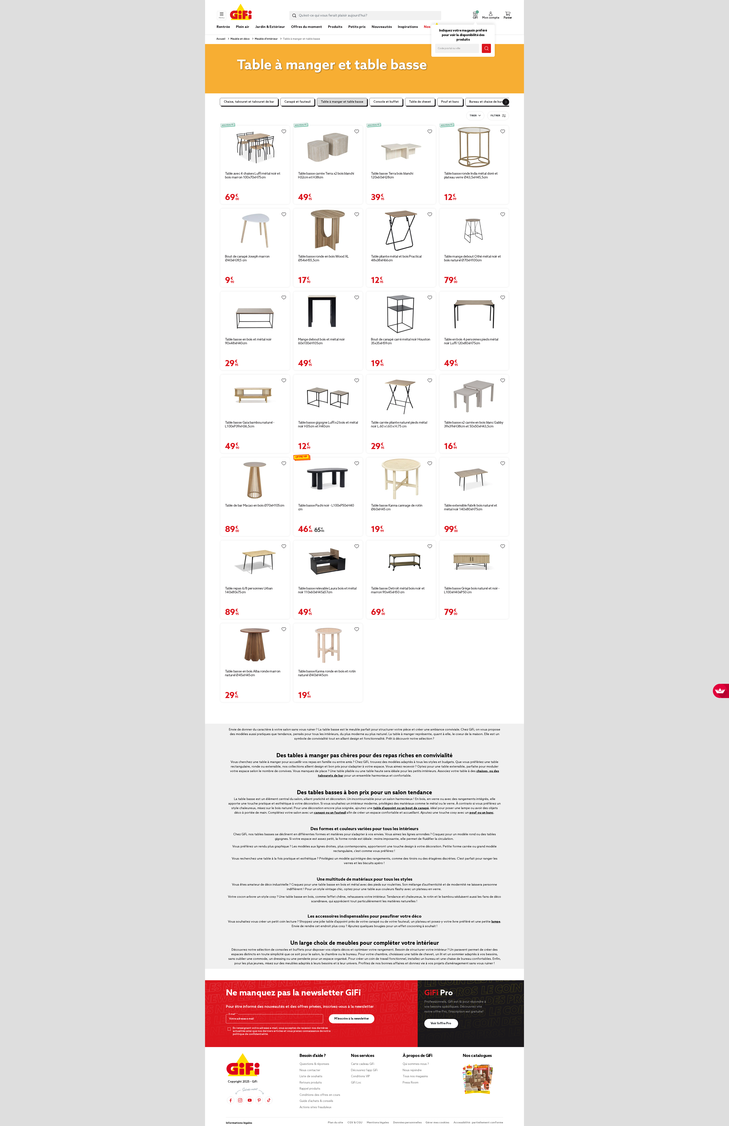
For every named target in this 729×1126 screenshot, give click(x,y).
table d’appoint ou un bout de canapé (401, 808)
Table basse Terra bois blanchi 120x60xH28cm (392, 175)
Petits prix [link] (357, 27)
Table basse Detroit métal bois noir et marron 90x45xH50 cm (397, 590)
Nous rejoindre (412, 1070)
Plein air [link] (242, 27)
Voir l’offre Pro (441, 1023)
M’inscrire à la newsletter (351, 1018)
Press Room (410, 1082)
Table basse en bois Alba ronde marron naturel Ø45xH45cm (252, 673)
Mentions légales (378, 1122)
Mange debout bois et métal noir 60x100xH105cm (321, 341)
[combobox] (365, 15)
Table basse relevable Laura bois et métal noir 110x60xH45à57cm (327, 590)
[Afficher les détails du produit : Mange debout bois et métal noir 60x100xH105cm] (328, 313)
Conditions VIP (360, 1076)
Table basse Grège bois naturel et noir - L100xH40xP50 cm (471, 590)
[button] (475, 15)
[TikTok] (268, 1100)
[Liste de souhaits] (284, 131)
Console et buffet (386, 102)
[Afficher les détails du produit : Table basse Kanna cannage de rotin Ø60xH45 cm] (401, 479)
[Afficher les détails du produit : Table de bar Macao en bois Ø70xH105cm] (255, 479)
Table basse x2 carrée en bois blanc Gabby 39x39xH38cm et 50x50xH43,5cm (473, 424)
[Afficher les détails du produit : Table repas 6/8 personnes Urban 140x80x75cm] (255, 562)
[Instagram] (240, 1100)
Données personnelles (407, 1122)
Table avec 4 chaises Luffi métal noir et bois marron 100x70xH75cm (252, 175)
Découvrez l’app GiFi (364, 1070)
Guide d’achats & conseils (316, 1101)
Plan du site (336, 1122)
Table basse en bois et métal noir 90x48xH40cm (248, 341)
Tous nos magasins (415, 1076)
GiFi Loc (356, 1082)
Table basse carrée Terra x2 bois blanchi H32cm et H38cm (326, 175)
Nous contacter (310, 1070)
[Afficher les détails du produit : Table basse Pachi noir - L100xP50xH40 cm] (328, 479)
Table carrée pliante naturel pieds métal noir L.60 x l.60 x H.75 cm (399, 424)
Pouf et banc (450, 102)
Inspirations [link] (408, 27)
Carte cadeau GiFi (362, 1064)
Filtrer (495, 115)
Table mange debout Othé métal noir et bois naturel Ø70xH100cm (472, 258)
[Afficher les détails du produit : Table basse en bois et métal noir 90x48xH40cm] (255, 313)
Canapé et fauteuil (297, 102)
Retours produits (311, 1082)
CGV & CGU (355, 1122)
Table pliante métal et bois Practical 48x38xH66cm (396, 258)
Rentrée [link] (223, 27)
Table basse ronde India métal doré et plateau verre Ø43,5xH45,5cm (471, 175)
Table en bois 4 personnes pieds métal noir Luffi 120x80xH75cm (471, 341)
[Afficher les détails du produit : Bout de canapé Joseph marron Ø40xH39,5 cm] (255, 230)
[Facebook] (230, 1100)
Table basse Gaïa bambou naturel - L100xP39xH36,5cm (249, 424)
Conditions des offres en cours (320, 1095)
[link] (335, 32)
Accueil (220, 39)
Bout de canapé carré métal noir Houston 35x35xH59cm (400, 341)
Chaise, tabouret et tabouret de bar (249, 102)
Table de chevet (420, 102)
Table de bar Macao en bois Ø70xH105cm (254, 505)
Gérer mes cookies (437, 1122)
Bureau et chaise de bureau (488, 102)
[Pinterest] (259, 1100)
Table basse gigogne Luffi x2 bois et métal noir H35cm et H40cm (328, 424)
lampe (495, 921)
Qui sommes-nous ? (416, 1064)
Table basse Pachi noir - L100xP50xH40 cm (326, 507)
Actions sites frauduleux (315, 1107)
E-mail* (233, 1014)
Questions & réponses (314, 1064)
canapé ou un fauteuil (330, 813)
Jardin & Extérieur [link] (270, 27)
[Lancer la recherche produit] (294, 15)
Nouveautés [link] (382, 27)
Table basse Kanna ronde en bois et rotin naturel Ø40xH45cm (327, 673)
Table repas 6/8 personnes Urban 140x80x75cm (248, 590)
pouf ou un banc (481, 813)
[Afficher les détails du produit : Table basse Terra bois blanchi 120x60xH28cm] (401, 147)
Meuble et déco (240, 39)
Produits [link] (335, 27)
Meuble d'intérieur (266, 39)
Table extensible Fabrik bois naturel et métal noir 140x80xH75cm (470, 507)
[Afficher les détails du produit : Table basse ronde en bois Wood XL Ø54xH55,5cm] (328, 230)
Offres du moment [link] (306, 27)
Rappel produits (310, 1089)
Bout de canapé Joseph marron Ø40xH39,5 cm (247, 258)
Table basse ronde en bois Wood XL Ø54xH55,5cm (323, 258)
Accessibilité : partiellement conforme (478, 1122)
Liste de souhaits (311, 1076)
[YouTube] (249, 1100)
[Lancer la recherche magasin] (486, 48)
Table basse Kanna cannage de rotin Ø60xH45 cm (396, 507)
